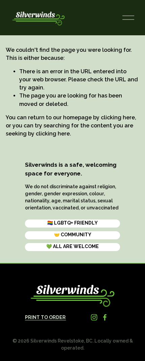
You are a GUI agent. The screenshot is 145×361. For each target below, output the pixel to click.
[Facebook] (105, 317)
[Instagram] (94, 317)
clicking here (118, 117)
